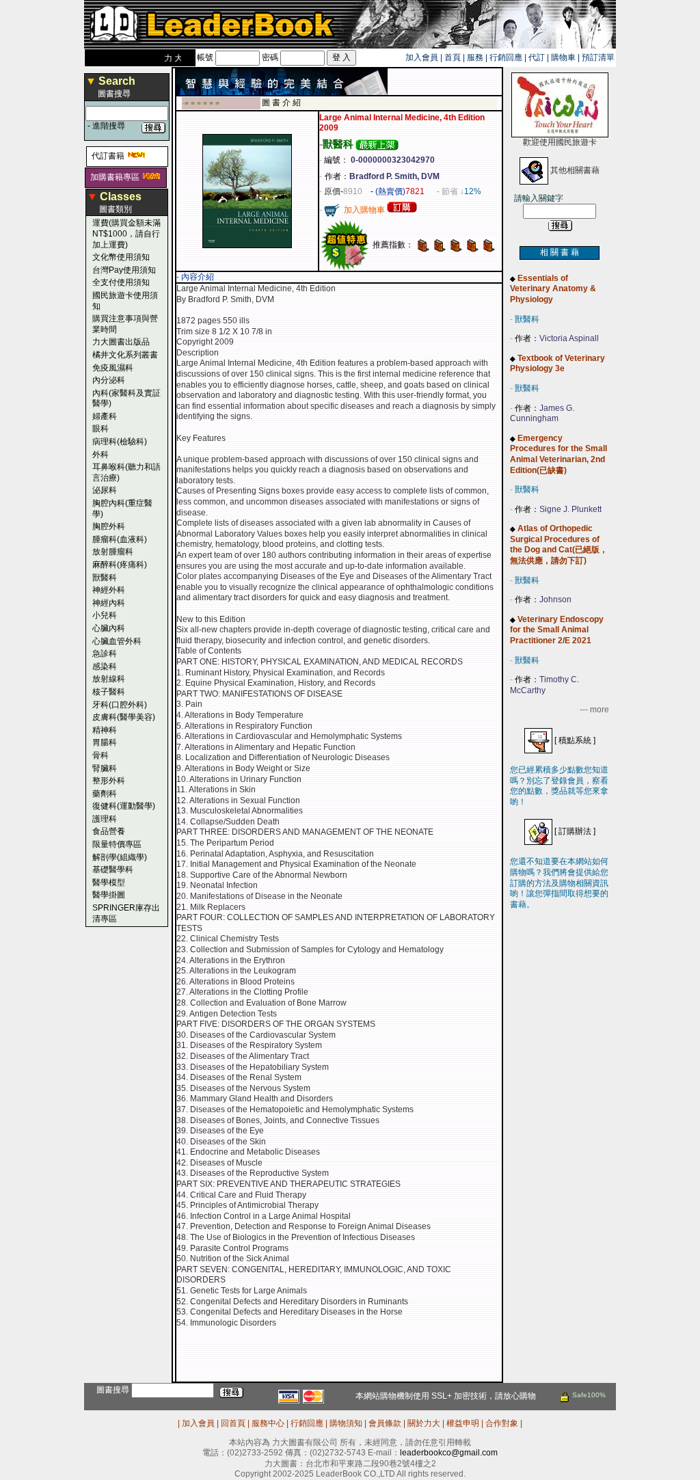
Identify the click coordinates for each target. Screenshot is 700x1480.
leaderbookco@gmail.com (449, 1452)
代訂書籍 (108, 156)
